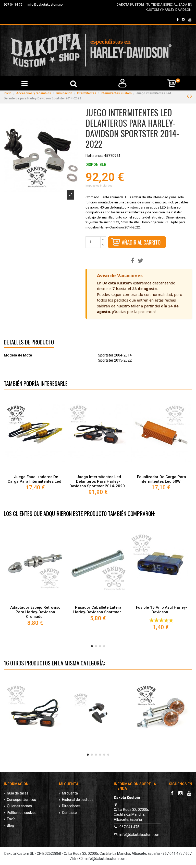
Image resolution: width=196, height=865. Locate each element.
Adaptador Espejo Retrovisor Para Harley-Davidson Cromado (36, 612)
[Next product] (191, 96)
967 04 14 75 (13, 4)
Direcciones (71, 806)
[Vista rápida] (35, 470)
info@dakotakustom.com (47, 4)
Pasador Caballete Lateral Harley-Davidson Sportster (97, 609)
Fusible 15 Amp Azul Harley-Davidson (161, 609)
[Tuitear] (140, 260)
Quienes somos (19, 806)
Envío (11, 819)
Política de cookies (21, 813)
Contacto (69, 813)
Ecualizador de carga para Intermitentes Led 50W (161, 479)
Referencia (94, 156)
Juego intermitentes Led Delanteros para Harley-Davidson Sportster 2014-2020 (97, 481)
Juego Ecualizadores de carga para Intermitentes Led (34, 479)
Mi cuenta (70, 793)
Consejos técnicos (21, 800)
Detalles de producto (29, 343)
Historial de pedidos (77, 800)
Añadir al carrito (141, 242)
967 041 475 (129, 827)
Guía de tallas (17, 793)
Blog (10, 825)
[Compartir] (132, 260)
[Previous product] (188, 96)
